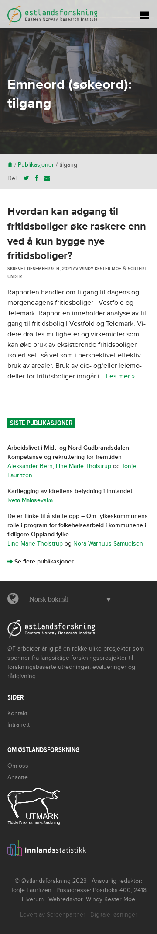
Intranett (18, 724)
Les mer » (120, 376)
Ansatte (17, 777)
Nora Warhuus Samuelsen (108, 543)
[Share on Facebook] (36, 178)
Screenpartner (66, 914)
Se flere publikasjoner (40, 561)
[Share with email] (47, 178)
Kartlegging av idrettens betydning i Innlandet (69, 491)
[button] (67, 599)
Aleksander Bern (30, 466)
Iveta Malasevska (30, 500)
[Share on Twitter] (26, 178)
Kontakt (17, 713)
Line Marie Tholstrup (83, 466)
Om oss (17, 766)
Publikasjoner (36, 164)
